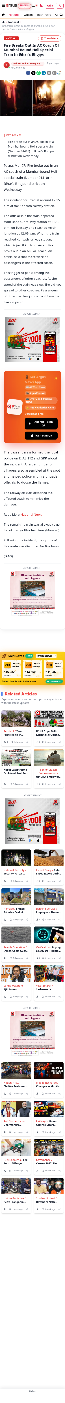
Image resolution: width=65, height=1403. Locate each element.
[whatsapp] (38, 73)
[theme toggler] (41, 6)
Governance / (44, 1160)
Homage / (9, 908)
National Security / (15, 870)
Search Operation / (15, 947)
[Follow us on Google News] (59, 73)
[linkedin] (44, 73)
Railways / (42, 1121)
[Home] (3, 22)
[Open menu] (2, 5)
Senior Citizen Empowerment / (48, 771)
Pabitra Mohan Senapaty (26, 63)
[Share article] (27, 742)
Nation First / (11, 1082)
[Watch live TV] (34, 5)
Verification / (43, 947)
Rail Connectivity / (14, 1121)
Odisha (29, 15)
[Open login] (60, 6)
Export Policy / (44, 870)
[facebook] (28, 73)
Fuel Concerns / (13, 1160)
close (32, 1391)
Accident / (10, 731)
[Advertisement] (32, 1397)
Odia (50, 5)
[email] (49, 73)
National (14, 15)
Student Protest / (46, 1198)
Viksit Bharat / (44, 985)
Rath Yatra (44, 15)
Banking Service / (46, 908)
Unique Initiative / (14, 1198)
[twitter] (33, 73)
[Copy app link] (54, 73)
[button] (11, 669)
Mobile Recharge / (47, 1082)
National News (31, 514)
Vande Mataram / (14, 985)
